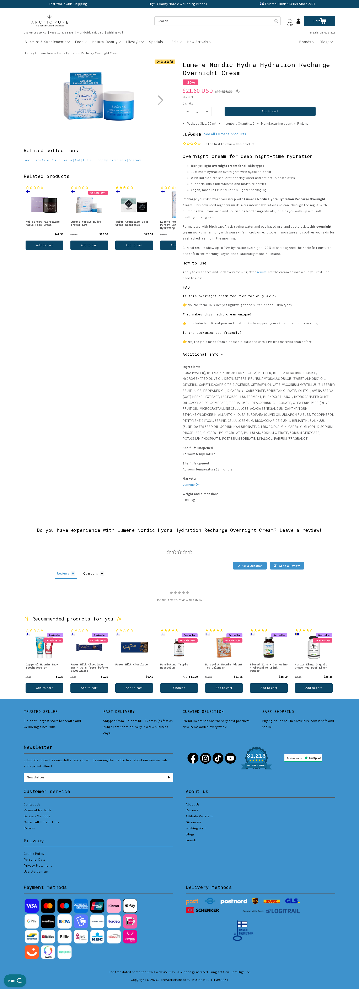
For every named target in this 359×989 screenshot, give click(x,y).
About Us (192, 804)
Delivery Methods (37, 816)
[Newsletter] (168, 777)
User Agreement (36, 871)
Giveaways (193, 822)
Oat (78, 160)
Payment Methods (37, 810)
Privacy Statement (38, 865)
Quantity (188, 103)
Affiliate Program (199, 816)
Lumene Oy (191, 484)
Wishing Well (196, 828)
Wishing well (115, 32)
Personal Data (34, 859)
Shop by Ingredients (111, 160)
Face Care (41, 160)
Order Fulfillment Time (41, 822)
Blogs (190, 834)
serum (261, 272)
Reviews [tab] (63, 573)
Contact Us (32, 804)
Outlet (88, 160)
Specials (135, 160)
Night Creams (62, 160)
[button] (290, 21)
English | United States (322, 32)
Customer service (35, 32)
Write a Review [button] (289, 566)
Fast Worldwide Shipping (68, 4)
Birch (28, 160)
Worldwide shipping (90, 32)
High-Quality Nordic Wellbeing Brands (178, 4)
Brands (191, 840)
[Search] (276, 21)
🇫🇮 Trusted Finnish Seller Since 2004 (287, 4)
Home (28, 53)
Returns (30, 828)
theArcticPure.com (175, 980)
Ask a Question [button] (252, 566)
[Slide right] (160, 100)
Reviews (192, 810)
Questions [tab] (90, 573)
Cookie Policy (34, 853)
